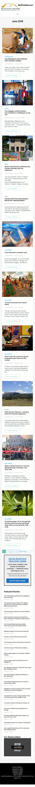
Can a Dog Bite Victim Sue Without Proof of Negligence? (16, 661)
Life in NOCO (8, 250)
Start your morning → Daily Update (10, 8)
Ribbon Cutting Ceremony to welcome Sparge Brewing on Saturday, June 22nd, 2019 (17, 467)
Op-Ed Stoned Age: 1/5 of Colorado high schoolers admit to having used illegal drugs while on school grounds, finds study (17, 524)
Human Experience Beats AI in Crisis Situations (17, 611)
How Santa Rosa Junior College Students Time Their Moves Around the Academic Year (17, 696)
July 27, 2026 (17, 774)
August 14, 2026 (17, 771)
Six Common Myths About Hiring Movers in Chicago (16, 709)
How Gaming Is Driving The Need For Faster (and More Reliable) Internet (17, 668)
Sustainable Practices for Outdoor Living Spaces (17, 722)
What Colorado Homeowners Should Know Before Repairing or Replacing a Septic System (17, 617)
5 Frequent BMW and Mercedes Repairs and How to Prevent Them (16, 716)
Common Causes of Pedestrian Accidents (15, 648)
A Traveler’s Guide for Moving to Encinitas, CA (16, 703)
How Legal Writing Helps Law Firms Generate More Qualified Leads (16, 728)
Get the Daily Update (17, 581)
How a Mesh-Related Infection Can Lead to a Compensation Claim (16, 682)
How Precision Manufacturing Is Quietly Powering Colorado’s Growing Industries (15, 624)
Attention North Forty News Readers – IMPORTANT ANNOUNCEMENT (17, 199)
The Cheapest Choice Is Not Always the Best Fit (17, 642)
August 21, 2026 (17, 769)
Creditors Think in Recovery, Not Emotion (15, 637)
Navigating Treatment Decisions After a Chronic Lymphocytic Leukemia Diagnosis (17, 689)
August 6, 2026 (17, 772)
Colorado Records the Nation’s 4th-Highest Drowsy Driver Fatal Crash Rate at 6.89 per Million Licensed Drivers (16, 604)
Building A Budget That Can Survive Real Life (16, 631)
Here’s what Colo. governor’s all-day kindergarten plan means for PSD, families (16, 358)
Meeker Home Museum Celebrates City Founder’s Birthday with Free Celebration (17, 168)
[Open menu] (17, 14)
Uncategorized (9, 56)
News (6, 164)
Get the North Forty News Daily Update (17, 560)
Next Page (23, 551)
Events (7, 108)
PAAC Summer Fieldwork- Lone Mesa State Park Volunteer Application (17, 413)
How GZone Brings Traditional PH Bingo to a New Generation (16, 675)
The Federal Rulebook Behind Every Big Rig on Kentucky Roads (17, 596)
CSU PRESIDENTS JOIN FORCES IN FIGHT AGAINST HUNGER (16, 60)
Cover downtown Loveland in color (16, 252)
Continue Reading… (12, 76)
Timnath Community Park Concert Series (16, 303)
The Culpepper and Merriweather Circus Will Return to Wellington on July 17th (17, 113)
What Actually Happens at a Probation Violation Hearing (17, 654)
